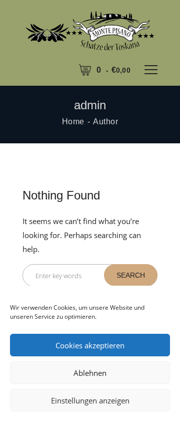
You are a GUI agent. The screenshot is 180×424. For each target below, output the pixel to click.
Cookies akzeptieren (90, 345)
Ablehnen (90, 373)
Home (73, 122)
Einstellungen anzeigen (90, 400)
